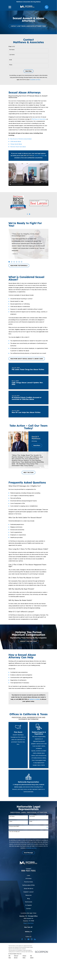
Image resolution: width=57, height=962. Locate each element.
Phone (10, 64)
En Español (28, 905)
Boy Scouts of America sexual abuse (21, 139)
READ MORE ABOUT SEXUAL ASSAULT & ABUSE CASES (26, 358)
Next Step (28, 71)
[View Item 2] (11, 261)
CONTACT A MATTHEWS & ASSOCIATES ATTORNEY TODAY (28, 26)
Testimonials (28, 902)
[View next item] (29, 214)
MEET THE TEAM (28, 472)
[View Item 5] (19, 261)
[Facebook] (22, 939)
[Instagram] (31, 939)
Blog (28, 898)
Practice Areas (28, 882)
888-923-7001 (28, 870)
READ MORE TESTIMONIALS (18, 265)
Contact (28, 908)
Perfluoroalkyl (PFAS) (28, 885)
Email (10, 59)
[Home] (27, 7)
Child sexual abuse (15, 141)
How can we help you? (14, 831)
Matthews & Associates (39, 119)
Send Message (28, 852)
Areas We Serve (28, 888)
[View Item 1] (9, 261)
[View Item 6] (21, 261)
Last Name (12, 54)
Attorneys (28, 878)
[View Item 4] (16, 261)
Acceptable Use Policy (35, 79)
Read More (37, 445)
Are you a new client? (14, 826)
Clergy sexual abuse (16, 144)
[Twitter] (25, 939)
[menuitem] (10, 957)
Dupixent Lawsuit (28, 892)
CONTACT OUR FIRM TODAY (28, 641)
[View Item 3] (14, 261)
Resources (28, 895)
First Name (11, 49)
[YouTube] (28, 939)
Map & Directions (28, 923)
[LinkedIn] (35, 939)
